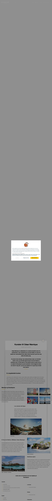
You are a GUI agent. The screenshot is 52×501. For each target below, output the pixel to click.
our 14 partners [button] (22, 248)
